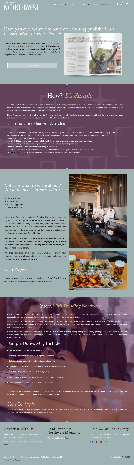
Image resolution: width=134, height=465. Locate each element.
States (84, 4)
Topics (72, 4)
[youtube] (101, 442)
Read (61, 4)
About (104, 4)
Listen (95, 4)
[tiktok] (111, 442)
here (6, 445)
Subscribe (52, 4)
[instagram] (106, 442)
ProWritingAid (16, 152)
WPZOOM (126, 457)
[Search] (117, 4)
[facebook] (91, 442)
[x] (96, 442)
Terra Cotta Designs (12, 460)
